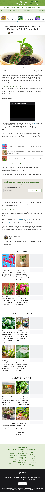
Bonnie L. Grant (15, 32)
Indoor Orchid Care (22, 455)
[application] (22, 111)
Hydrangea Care (22, 451)
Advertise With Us (12, 457)
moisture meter (9, 204)
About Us (13, 451)
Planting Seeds (32, 454)
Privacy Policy (37, 477)
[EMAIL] (10, 238)
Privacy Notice (34, 193)
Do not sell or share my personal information (26, 479)
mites (5, 222)
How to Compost (32, 462)
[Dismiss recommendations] (43, 14)
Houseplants (20, 7)
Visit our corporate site (39, 488)
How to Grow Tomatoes (22, 453)
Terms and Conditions (28, 477)
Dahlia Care (22, 464)
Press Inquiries (13, 459)
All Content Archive (13, 463)
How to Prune (32, 456)
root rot (20, 219)
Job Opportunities (12, 461)
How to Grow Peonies (22, 462)
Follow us (34, 70)
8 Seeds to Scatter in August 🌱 (13, 10)
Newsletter (40, 70)
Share (5, 70)
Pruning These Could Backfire (29, 10)
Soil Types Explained (32, 460)
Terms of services (16, 193)
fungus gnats (27, 219)
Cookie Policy (11, 479)
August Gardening (10, 7)
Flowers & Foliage (30, 7)
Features (35, 32)
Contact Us (12, 453)
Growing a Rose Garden (22, 458)
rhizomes (35, 123)
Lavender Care (22, 460)
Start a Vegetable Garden (32, 465)
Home (18, 21)
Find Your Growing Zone (32, 452)
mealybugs (11, 222)
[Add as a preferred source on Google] (22, 483)
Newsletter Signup (13, 455)
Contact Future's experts (16, 477)
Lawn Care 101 (32, 458)
